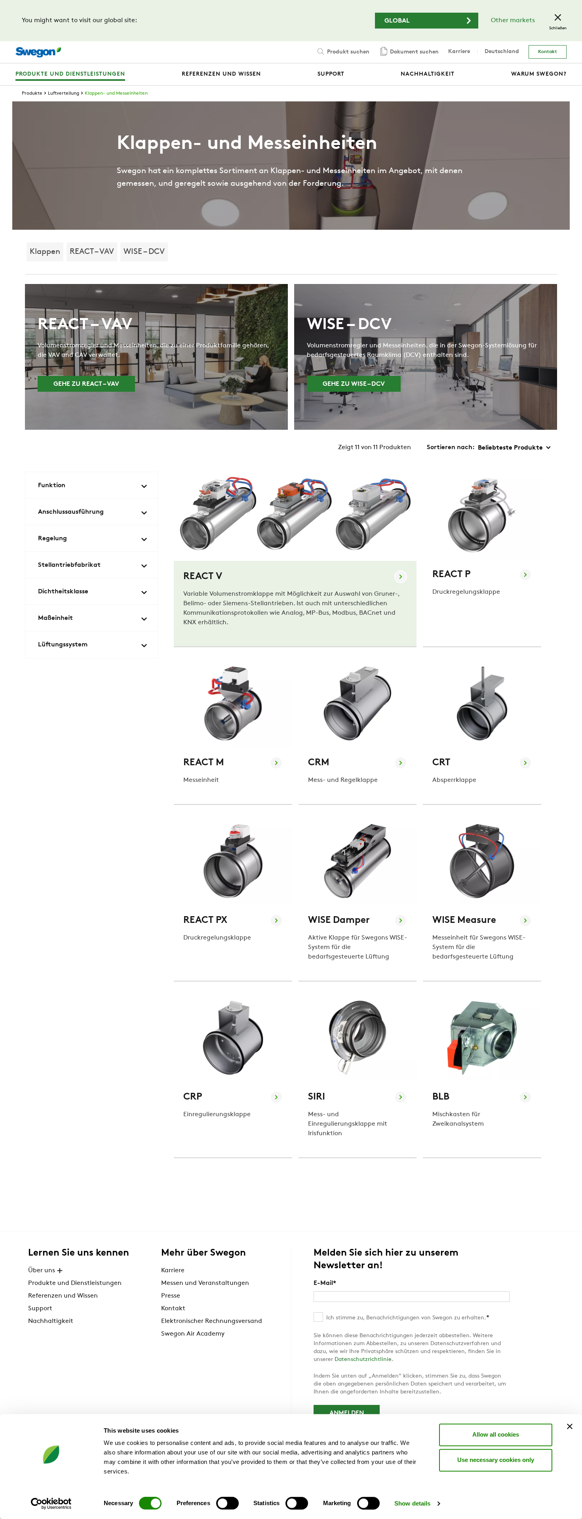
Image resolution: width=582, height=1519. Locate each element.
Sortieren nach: (451, 447)
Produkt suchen (347, 52)
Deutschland (502, 52)
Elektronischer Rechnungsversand (211, 1321)
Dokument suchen (413, 52)
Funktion (51, 485)
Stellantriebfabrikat (69, 565)
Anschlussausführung (71, 512)
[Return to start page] (38, 52)
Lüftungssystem (62, 645)
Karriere (459, 52)
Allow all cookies (495, 1434)
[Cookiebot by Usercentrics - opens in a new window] (51, 1503)
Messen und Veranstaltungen (205, 1283)
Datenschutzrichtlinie (363, 1360)
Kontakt (547, 52)
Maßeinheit (55, 618)
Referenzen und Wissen (63, 1296)
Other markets (513, 20)
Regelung (52, 539)
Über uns (41, 1270)
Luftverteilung (63, 93)
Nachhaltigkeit (50, 1321)
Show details (412, 1503)
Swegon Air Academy (192, 1334)
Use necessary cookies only (495, 1459)
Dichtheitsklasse (63, 592)
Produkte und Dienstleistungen (75, 1283)
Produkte (32, 93)
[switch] (227, 1503)
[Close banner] (569, 1426)
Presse (170, 1296)
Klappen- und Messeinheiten (116, 93)
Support (40, 1309)
